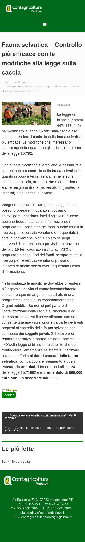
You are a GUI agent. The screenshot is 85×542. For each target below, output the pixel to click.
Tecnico (22, 82)
